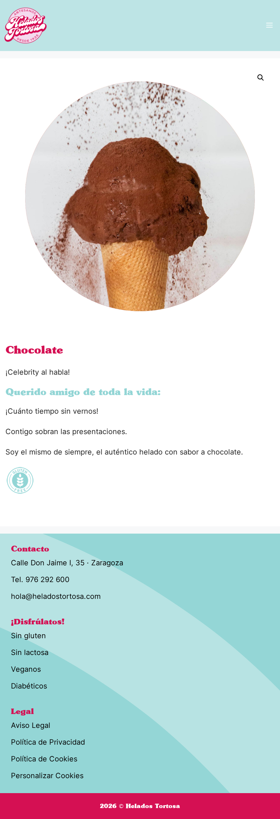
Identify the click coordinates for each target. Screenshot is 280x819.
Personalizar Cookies (47, 775)
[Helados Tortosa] (25, 25)
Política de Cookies (44, 758)
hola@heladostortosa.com (56, 596)
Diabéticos (29, 686)
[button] (260, 77)
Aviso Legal (30, 725)
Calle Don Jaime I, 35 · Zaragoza (67, 562)
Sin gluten (28, 635)
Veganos (26, 669)
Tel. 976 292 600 (40, 579)
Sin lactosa (29, 652)
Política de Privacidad (48, 742)
